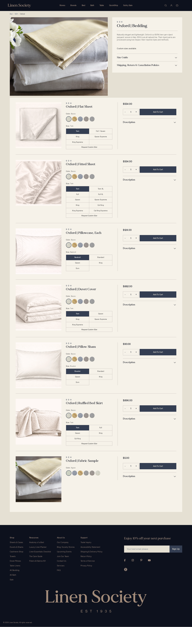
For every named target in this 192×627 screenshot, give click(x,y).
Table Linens (15, 566)
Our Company (63, 542)
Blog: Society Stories (66, 547)
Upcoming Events (64, 552)
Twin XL (101, 189)
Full (77, 194)
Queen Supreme (101, 137)
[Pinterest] (141, 560)
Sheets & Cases (16, 542)
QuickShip (113, 5)
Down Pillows (15, 561)
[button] (147, 57)
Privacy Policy (86, 566)
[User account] (171, 5)
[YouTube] (149, 560)
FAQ (59, 570)
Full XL (100, 194)
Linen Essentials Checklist (40, 552)
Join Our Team (63, 556)
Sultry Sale (128, 5)
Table (102, 5)
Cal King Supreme (100, 211)
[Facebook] (125, 560)
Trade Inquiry (86, 542)
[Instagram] (132, 560)
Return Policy (86, 556)
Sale (12, 580)
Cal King (101, 205)
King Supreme (77, 142)
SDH (16, 14)
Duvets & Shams (16, 547)
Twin (77, 131)
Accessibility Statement (90, 547)
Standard (100, 257)
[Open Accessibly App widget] (125, 569)
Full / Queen (100, 131)
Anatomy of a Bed (36, 542)
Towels (13, 556)
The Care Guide (35, 556)
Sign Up (176, 549)
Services (60, 566)
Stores (62, 5)
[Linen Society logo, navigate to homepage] (19, 5)
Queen (77, 200)
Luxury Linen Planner (38, 547)
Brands (73, 5)
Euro (77, 268)
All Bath (13, 575)
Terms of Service (88, 561)
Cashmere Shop (16, 552)
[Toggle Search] (165, 5)
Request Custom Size (89, 147)
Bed (83, 5)
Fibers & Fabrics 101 (37, 561)
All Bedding (14, 570)
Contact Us (61, 561)
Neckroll (77, 257)
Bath (92, 5)
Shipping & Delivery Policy (92, 552)
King (77, 137)
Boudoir (78, 371)
